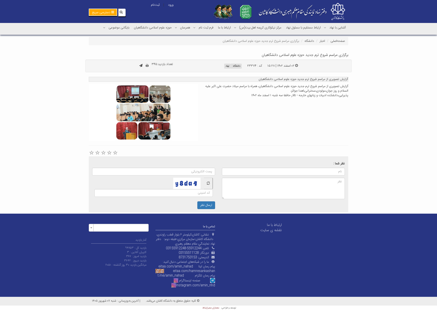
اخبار (322, 41)
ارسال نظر (206, 205)
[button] (103, 12)
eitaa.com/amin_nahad (175, 266)
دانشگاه (309, 41)
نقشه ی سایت (271, 230)
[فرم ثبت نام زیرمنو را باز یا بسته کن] (194, 27)
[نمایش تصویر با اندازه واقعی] (143, 112)
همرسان (185, 27)
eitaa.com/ (181, 271)
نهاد (227, 66)
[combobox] (119, 228)
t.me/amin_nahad (171, 275)
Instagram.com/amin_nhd (195, 285)
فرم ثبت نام (206, 27)
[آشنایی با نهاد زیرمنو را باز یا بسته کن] (325, 27)
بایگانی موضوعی (119, 27)
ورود (170, 5)
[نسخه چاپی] (147, 66)
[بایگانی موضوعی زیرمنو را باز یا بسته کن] (104, 27)
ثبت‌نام (155, 5)
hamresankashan (202, 271)
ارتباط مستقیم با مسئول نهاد (303, 27)
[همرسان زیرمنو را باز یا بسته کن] (176, 27)
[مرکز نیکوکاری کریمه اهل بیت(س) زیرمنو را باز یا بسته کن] (235, 27)
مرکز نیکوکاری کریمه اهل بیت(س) (260, 27)
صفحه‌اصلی (337, 41)
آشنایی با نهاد (337, 27)
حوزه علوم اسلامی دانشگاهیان (153, 27)
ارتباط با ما (224, 27)
